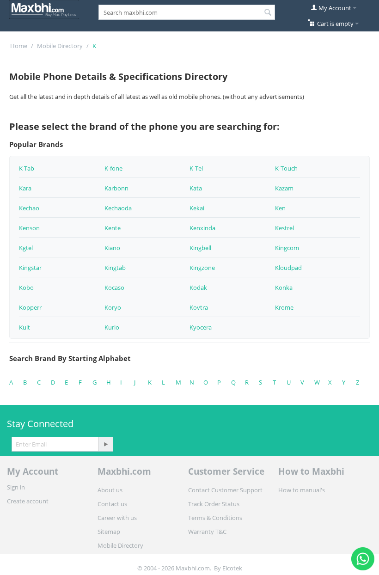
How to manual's (301, 490)
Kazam (284, 188)
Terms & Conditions (215, 518)
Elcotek (232, 568)
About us (110, 490)
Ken (280, 208)
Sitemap (109, 531)
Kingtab (115, 267)
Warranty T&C (207, 531)
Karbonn (116, 188)
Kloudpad (288, 267)
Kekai (197, 208)
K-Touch (286, 168)
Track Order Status (213, 504)
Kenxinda (202, 228)
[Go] (105, 444)
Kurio (111, 327)
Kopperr (30, 307)
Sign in (16, 487)
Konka (284, 287)
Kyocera (201, 327)
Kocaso (114, 287)
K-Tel (196, 168)
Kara (25, 188)
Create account (28, 501)
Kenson (29, 228)
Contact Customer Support (225, 490)
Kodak (198, 287)
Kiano (112, 248)
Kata (196, 188)
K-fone (113, 168)
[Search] (268, 13)
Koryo (112, 307)
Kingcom (287, 248)
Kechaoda (118, 208)
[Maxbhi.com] (44, 9)
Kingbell (200, 248)
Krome (284, 307)
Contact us (112, 504)
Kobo (26, 287)
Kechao (29, 208)
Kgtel (26, 248)
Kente (112, 228)
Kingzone (202, 267)
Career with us (117, 518)
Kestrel (284, 228)
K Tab (26, 168)
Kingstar (30, 267)
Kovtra (199, 307)
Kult (24, 327)
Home (18, 46)
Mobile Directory (60, 46)
